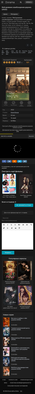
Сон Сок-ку (13, 51)
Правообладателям (26, 379)
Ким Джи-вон (7, 52)
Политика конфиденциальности (20, 382)
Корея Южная (15, 112)
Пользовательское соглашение (17, 385)
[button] (27, 45)
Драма (5, 14)
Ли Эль (17, 51)
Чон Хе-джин (30, 51)
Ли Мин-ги (3, 52)
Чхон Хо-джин (25, 51)
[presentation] (4, 183)
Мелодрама (14, 14)
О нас (4, 379)
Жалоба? (31, 136)
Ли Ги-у (20, 51)
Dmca (5, 382)
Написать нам (13, 379)
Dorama (10, 2)
